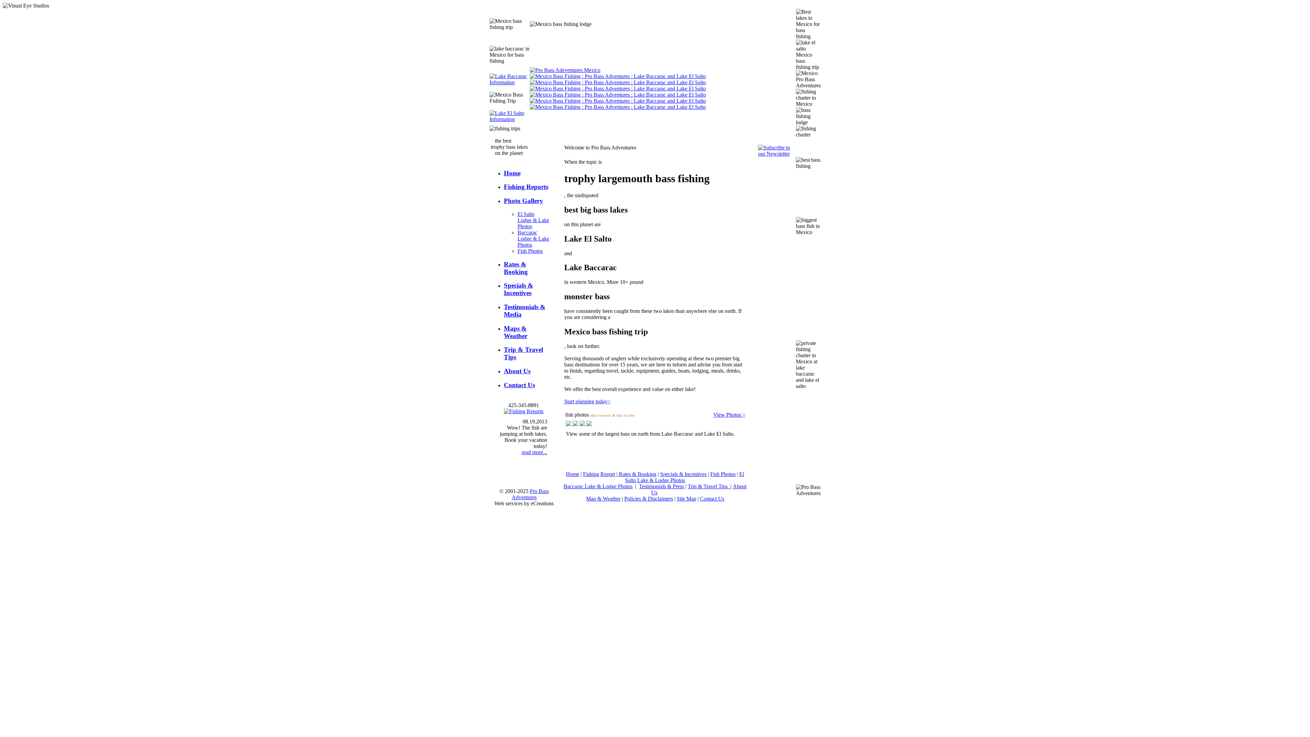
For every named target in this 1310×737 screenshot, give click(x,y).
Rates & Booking (516, 268)
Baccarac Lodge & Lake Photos (533, 239)
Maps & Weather (515, 332)
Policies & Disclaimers (648, 499)
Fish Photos (530, 251)
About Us (517, 371)
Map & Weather (603, 499)
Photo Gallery (523, 200)
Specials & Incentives (518, 289)
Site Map (686, 499)
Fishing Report (599, 474)
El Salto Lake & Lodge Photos (684, 477)
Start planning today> (587, 401)
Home (512, 173)
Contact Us (519, 385)
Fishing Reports (526, 186)
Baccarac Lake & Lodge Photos (598, 486)
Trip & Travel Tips (709, 486)
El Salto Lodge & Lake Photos (533, 220)
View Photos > (729, 415)
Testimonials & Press (661, 486)
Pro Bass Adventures (530, 494)
